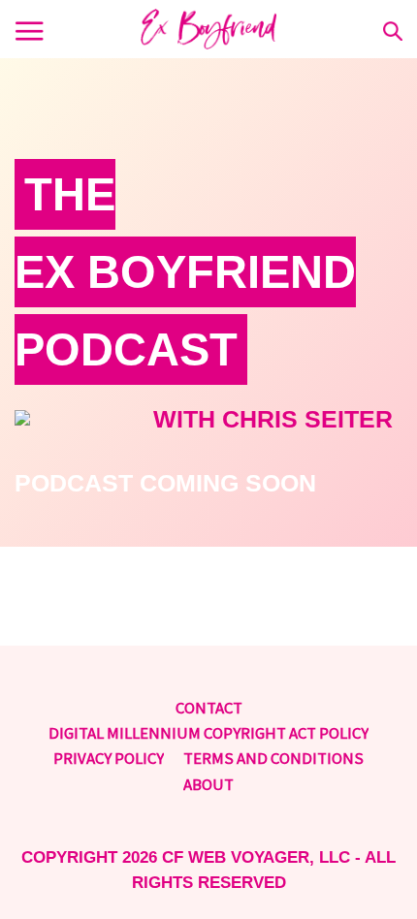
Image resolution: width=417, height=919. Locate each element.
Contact (209, 707)
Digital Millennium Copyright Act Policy (208, 733)
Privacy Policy (108, 758)
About (208, 784)
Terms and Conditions (273, 758)
